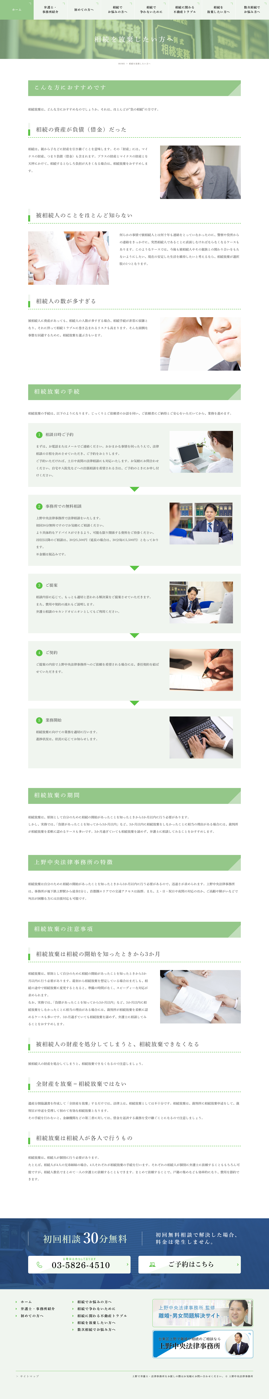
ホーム (17, 9)
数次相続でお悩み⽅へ (252, 9)
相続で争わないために (151, 9)
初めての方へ (84, 9)
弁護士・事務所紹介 (50, 9)
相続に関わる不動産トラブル (184, 9)
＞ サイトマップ (27, 1376)
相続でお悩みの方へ (117, 9)
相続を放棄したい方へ (218, 9)
